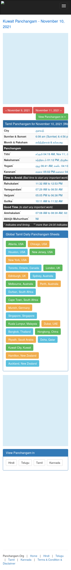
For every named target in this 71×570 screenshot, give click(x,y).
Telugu (25, 463)
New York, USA (17, 260)
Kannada (54, 463)
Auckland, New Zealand (22, 363)
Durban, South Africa (20, 292)
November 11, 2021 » (49, 110)
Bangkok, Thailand (19, 331)
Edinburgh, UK (17, 276)
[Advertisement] (35, 68)
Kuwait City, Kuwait (19, 347)
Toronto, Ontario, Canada (23, 268)
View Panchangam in (51, 117)
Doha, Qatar (47, 339)
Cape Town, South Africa (23, 300)
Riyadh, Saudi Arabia (21, 339)
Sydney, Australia (43, 276)
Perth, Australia (49, 284)
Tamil (39, 463)
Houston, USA (16, 252)
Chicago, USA (38, 244)
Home (33, 556)
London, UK (53, 268)
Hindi (11, 463)
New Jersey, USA (42, 252)
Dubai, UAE (51, 323)
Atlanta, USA (15, 244)
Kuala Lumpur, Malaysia (22, 323)
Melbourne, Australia (20, 284)
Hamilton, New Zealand (22, 355)
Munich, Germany (19, 308)
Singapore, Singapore (21, 316)
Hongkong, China (47, 331)
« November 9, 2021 (17, 110)
